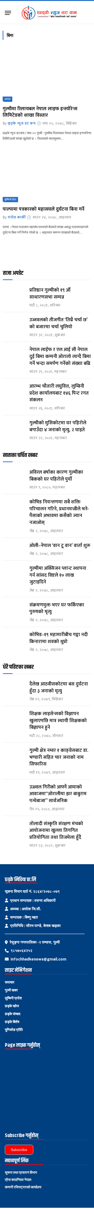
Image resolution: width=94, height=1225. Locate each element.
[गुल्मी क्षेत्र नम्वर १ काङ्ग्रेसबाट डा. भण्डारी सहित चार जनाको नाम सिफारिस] (14, 755)
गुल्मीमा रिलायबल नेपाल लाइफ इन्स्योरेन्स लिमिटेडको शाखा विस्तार (40, 112)
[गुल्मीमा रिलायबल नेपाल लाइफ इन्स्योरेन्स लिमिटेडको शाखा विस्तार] (47, 75)
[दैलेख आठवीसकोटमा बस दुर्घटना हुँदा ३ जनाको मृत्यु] (14, 688)
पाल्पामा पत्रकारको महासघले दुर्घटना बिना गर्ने (43, 209)
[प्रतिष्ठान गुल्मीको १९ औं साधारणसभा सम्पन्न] (14, 294)
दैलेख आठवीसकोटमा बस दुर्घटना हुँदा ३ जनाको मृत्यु (58, 687)
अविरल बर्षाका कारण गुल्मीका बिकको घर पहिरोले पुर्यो (56, 475)
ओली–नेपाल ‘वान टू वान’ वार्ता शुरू (59, 545)
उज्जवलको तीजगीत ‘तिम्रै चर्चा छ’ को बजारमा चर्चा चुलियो (58, 323)
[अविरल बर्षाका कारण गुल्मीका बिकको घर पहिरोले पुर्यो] (14, 476)
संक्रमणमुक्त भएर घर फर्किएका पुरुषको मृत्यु (56, 608)
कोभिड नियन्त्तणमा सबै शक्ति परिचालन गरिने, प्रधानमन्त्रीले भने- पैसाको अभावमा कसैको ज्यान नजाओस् (59, 512)
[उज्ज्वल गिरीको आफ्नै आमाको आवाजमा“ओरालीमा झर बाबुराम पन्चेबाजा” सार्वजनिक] (14, 791)
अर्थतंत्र (7, 99)
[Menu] (8, 12)
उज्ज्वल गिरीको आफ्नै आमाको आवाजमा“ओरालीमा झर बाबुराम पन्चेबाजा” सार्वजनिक (58, 794)
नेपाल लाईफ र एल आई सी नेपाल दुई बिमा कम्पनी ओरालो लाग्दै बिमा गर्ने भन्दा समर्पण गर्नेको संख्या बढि (60, 356)
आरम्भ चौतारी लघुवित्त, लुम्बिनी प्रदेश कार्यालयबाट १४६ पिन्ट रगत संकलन (59, 393)
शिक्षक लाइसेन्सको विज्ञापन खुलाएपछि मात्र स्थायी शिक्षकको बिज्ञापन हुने (58, 720)
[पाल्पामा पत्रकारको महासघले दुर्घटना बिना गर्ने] (47, 176)
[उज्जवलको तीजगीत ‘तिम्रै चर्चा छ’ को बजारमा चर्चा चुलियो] (14, 324)
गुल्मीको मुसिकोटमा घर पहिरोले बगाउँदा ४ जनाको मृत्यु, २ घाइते (57, 426)
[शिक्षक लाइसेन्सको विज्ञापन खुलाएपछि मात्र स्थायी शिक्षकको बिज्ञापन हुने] (14, 718)
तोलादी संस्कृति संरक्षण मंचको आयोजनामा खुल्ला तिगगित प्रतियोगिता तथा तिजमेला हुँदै (56, 830)
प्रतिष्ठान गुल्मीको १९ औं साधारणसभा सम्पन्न (50, 293)
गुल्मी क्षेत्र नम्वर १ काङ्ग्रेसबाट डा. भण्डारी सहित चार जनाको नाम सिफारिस (58, 757)
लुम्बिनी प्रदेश (10, 199)
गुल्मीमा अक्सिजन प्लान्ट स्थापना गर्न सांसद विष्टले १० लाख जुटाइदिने (57, 575)
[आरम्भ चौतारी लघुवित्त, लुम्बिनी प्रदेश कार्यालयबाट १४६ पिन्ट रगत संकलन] (14, 390)
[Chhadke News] (51, 13)
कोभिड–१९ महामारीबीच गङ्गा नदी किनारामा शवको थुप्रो (58, 638)
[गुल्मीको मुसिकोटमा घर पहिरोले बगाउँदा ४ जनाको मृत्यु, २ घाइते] (14, 427)
